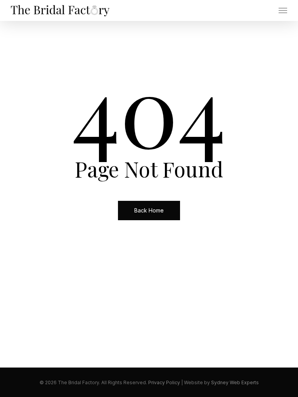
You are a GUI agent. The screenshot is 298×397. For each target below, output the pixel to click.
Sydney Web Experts (235, 382)
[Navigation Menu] (283, 10)
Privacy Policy (164, 382)
